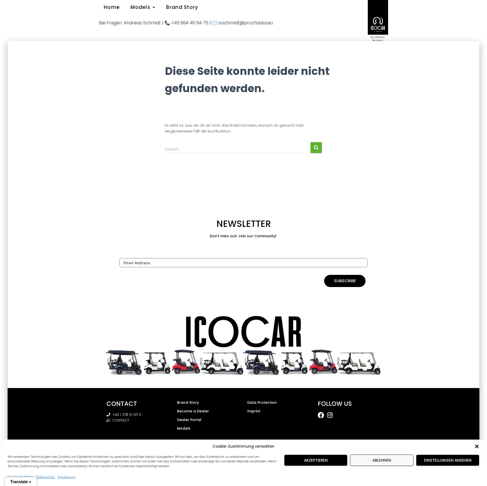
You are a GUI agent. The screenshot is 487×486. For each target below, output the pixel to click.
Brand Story (182, 7)
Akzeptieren (316, 460)
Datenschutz (45, 477)
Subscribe (345, 281)
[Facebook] (321, 415)
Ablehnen (381, 460)
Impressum (67, 477)
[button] (476, 446)
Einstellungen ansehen (448, 460)
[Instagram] (330, 415)
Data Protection (262, 402)
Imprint (253, 411)
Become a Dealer (193, 411)
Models (140, 7)
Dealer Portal (189, 419)
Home (112, 7)
